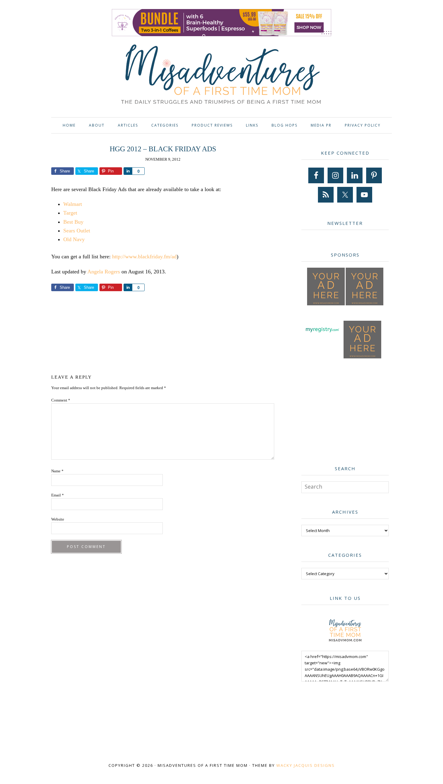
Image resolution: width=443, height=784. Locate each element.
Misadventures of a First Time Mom (221, 75)
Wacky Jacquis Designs (305, 765)
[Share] (128, 171)
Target (70, 213)
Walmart (72, 204)
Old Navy (74, 239)
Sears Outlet (76, 231)
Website (57, 519)
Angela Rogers (103, 272)
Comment (60, 400)
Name (57, 471)
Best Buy (73, 222)
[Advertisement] (162, 331)
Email (57, 495)
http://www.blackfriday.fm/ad (144, 256)
